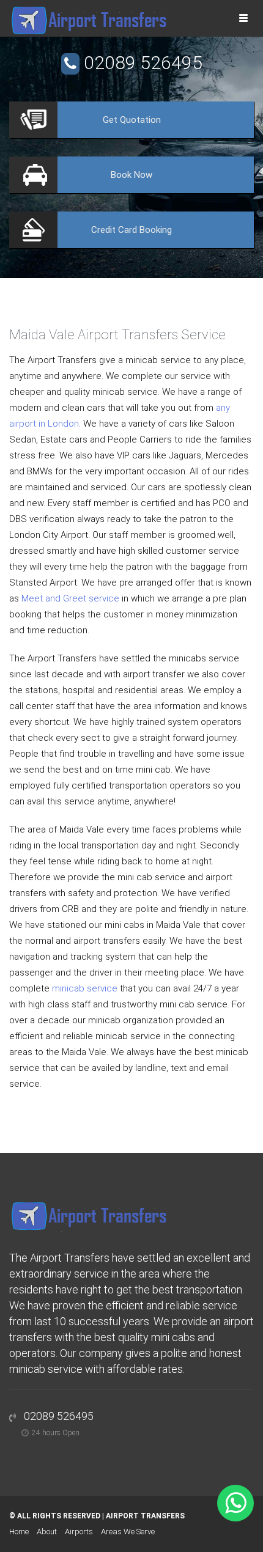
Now (131, 174)
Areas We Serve (128, 1531)
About (47, 1531)
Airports (79, 1531)
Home (19, 1531)
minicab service (84, 988)
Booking (131, 229)
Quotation (132, 119)
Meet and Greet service (70, 598)
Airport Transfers (145, 1516)
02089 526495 (143, 62)
